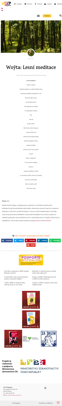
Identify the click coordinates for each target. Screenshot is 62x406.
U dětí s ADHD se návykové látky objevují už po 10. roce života (14, 284)
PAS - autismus (42, 75)
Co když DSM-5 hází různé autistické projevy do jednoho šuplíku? (16, 278)
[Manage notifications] (58, 402)
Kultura (37, 75)
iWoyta (37, 220)
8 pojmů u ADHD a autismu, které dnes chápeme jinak (44, 284)
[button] (38, 16)
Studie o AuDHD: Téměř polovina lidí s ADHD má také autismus (44, 278)
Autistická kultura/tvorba (29, 75)
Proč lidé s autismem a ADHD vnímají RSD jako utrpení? (16, 272)
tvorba (46, 236)
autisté (22, 236)
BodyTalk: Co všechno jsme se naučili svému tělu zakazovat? (44, 272)
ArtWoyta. (48, 220)
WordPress (42, 403)
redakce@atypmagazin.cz (14, 395)
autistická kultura (34, 236)
